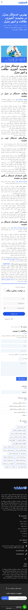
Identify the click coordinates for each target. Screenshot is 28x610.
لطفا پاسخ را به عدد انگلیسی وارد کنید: (18, 354)
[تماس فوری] (25, 607)
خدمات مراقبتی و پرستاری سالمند (17, 406)
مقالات (23, 415)
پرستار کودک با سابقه (8, 460)
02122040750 (20, 550)
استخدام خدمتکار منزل (21, 181)
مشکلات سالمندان (21, 440)
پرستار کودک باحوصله (21, 460)
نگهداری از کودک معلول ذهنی (19, 443)
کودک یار (13, 466)
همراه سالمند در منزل (9, 450)
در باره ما (24, 536)
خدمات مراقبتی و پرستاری (19, 403)
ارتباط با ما (24, 533)
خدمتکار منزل (23, 531)
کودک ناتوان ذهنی (22, 466)
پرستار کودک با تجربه (13, 453)
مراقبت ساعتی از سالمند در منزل (18, 436)
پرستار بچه (23, 453)
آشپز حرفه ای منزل (15, 326)
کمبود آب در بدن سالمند (8, 463)
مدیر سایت (10, 59)
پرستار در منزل (23, 521)
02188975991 (6, 264)
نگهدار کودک (12, 440)
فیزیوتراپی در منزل (22, 528)
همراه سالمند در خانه (21, 450)
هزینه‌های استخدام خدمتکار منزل (19, 227)
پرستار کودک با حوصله (9, 456)
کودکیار (7, 466)
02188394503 (20, 554)
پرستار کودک (24, 526)
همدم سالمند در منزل (9, 446)
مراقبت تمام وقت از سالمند (19, 430)
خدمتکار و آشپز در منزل (10, 60)
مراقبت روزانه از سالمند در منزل (18, 433)
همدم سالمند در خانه (21, 446)
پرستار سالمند (23, 523)
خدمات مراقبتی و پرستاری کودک (17, 409)
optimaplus (9, 608)
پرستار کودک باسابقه (21, 463)
